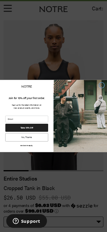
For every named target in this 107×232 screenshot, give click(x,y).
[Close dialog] (101, 85)
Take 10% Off (27, 127)
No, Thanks (26, 137)
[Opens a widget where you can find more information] (26, 221)
